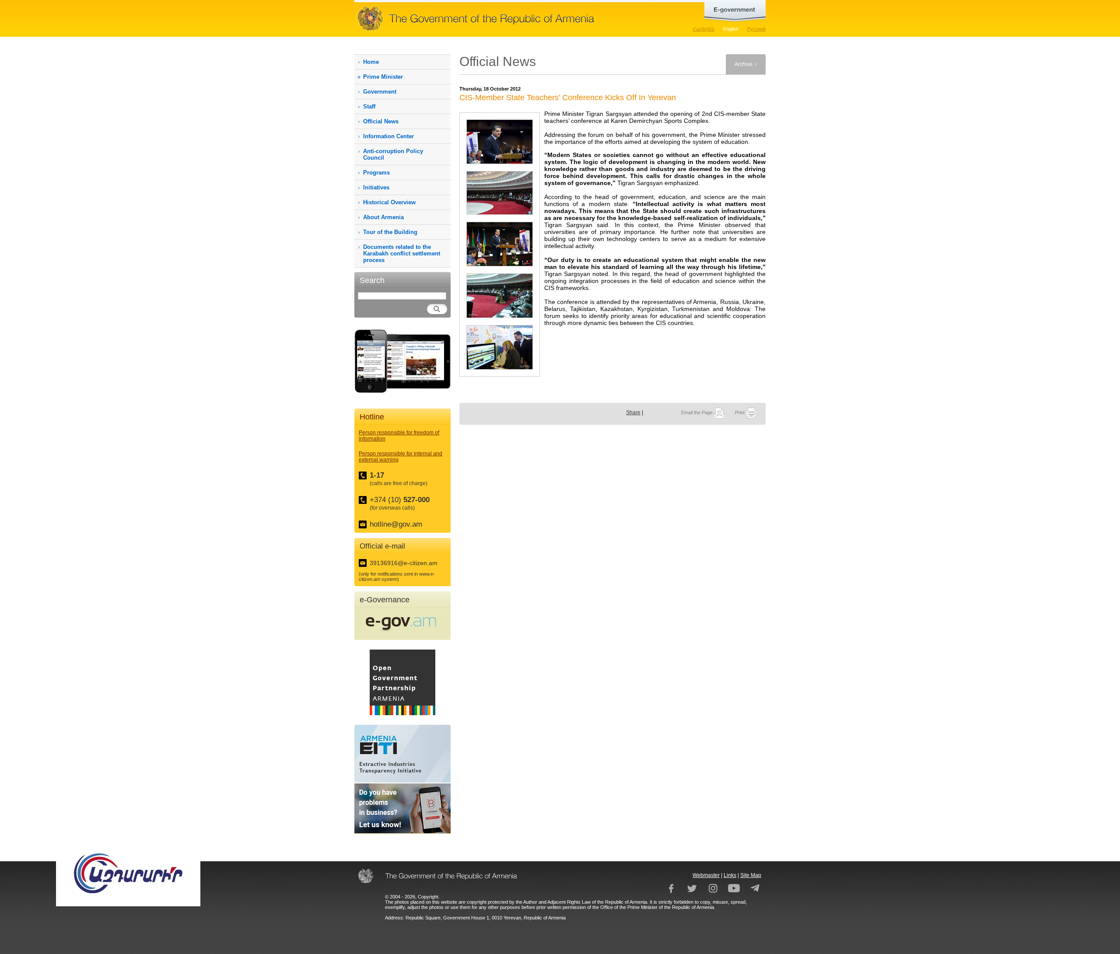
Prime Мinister (383, 76)
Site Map (750, 875)
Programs (376, 172)
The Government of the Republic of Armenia (503, 18)
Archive (743, 64)
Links (730, 875)
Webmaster (706, 875)
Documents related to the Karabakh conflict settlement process (401, 253)
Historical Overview (389, 202)
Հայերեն (703, 28)
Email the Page (697, 412)
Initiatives (376, 187)
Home (371, 62)
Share (633, 412)
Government (379, 91)
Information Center (388, 136)
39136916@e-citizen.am (404, 562)
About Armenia (383, 217)
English (730, 28)
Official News (381, 121)
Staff (369, 106)
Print (740, 412)
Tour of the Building (390, 232)
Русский (756, 28)
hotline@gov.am (396, 524)
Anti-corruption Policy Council (393, 154)
